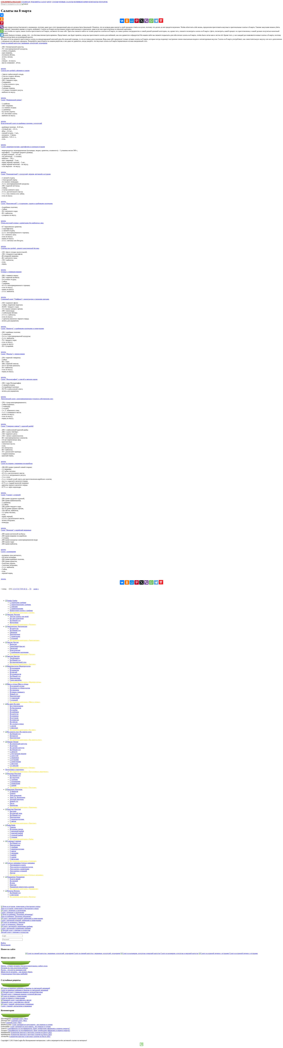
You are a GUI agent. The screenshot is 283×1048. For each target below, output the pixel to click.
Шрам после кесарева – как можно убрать (16, 972)
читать (3, 68)
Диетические (22, 626)
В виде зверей (15, 879)
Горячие (13, 827)
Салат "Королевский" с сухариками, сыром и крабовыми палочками (27, 203)
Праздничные (15, 634)
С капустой (14, 756)
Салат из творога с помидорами (13, 998)
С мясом (13, 821)
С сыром (13, 857)
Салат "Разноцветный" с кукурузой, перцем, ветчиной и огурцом (26, 174)
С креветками (15, 636)
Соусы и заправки (28, 863)
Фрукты (16, 891)
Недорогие (14, 736)
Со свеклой (14, 766)
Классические (15, 650)
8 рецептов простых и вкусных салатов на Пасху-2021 (31, 1032)
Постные (17, 773)
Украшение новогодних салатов (22, 887)
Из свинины (14, 690)
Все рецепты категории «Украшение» (24, 889)
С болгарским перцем (18, 754)
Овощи (15, 742)
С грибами (14, 779)
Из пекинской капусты (18, 744)
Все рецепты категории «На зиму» (23, 730)
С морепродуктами (17, 819)
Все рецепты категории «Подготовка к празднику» (29, 771)
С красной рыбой (16, 833)
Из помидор (14, 720)
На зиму (16, 704)
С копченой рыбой (17, 831)
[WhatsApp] (151, 21)
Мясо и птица (22, 684)
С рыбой (13, 785)
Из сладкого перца (17, 724)
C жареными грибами (18, 603)
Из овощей (14, 881)
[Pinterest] (136, 21)
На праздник (14, 777)
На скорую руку (25, 732)
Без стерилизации (16, 706)
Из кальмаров (15, 668)
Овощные (13, 632)
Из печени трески (16, 829)
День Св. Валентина (17, 797)
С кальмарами (15, 781)
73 (30, 589)
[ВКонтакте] (122, 21)
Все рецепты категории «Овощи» (22, 767)
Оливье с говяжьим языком (11, 272)
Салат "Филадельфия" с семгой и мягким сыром (19, 379)
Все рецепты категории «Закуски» (23, 664)
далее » (36, 589)
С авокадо (13, 752)
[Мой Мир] (132, 21)
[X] (141, 21)
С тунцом (13, 837)
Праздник (18, 789)
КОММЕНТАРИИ (81, 2)
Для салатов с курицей (18, 871)
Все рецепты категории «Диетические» (25, 640)
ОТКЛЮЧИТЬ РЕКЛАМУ (11, 2)
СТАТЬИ (55, 2)
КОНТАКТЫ (93, 2)
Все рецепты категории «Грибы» (22, 612)
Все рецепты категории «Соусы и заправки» (26, 875)
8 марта (12, 793)
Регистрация (5, 945)
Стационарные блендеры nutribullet (14, 974)
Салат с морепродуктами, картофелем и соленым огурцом (23, 147)
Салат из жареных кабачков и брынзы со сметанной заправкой (24, 990)
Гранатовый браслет (17, 646)
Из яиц (12, 883)
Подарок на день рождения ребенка (14, 968)
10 (24, 589)
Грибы (14, 601)
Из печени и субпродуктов (20, 688)
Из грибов (13, 710)
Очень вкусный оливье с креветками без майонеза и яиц (22, 223)
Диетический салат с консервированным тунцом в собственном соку (27, 399)
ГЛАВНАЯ (25, 2)
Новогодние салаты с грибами (21, 610)
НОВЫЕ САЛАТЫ (66, 2)
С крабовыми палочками (19, 652)
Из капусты (14, 628)
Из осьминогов (15, 674)
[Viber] (146, 21)
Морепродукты (25, 666)
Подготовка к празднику (14, 769)
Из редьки (13, 746)
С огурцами (14, 760)
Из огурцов (14, 718)
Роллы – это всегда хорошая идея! (13, 970)
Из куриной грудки (17, 686)
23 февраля (14, 791)
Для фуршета (15, 658)
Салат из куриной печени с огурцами (243, 953)
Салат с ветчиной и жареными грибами (16, 928)
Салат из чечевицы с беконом (12, 924)
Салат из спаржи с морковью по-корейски (17, 463)
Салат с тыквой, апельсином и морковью (16, 1006)
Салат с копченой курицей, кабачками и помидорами (21, 920)
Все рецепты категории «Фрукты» (23, 897)
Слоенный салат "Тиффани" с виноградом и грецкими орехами (25, 299)
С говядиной (14, 698)
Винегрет (13, 644)
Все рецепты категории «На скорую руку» (26, 740)
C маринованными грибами (20, 604)
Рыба (13, 825)
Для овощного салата (18, 865)
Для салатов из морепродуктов (21, 867)
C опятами (14, 606)
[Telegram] (156, 21)
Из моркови (14, 716)
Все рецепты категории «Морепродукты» (25, 682)
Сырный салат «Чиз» (20, 1019)
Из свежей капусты (17, 748)
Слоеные (17, 841)
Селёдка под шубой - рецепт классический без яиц (20, 248)
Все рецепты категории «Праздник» (23, 807)
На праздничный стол (18, 662)
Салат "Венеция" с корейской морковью (16, 530)
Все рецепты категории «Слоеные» (23, 861)
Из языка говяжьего (17, 692)
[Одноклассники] (127, 21)
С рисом (13, 726)
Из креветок (14, 670)
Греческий (14, 648)
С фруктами (14, 859)
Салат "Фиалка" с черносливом (13, 354)
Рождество (14, 805)
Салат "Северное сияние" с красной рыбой (17, 426)
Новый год (14, 694)
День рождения (15, 795)
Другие (16, 642)
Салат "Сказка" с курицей (11, 495)
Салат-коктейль (15, 680)
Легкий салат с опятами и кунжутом (14, 932)
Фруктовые (14, 622)
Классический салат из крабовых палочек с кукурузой (21, 123)
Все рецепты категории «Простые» (23, 823)
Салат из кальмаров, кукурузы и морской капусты (179, 953)
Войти (3, 943)
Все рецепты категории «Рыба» (22, 839)
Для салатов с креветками (19, 869)
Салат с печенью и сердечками (12, 912)
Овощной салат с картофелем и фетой (15, 1002)
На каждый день (16, 813)
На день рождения (17, 618)
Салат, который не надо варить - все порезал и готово (32, 1024)
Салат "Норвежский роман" (11, 100)
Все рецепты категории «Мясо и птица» (25, 702)
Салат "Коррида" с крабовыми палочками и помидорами (22, 328)
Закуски (16, 656)
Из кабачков (14, 712)
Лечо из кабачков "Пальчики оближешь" (16, 916)
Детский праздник (17, 799)
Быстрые (13, 811)
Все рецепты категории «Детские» (23, 624)
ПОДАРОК (103, 2)
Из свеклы (14, 722)
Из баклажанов (15, 708)
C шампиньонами (16, 608)
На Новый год (15, 620)
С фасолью (14, 728)
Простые (17, 809)
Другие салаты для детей (19, 616)
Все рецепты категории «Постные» (23, 787)
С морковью (14, 758)
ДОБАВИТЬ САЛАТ (38, 2)
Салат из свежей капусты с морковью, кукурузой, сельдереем (24, 43)
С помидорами (15, 762)
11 (26, 589)
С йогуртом (14, 895)
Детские (16, 614)
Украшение (20, 877)
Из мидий (13, 672)
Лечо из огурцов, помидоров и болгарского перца (20, 908)
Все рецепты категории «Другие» (22, 654)
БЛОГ (49, 2)
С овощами (14, 853)
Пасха (12, 803)
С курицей (14, 638)
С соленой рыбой (16, 835)
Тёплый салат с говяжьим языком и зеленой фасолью (21, 994)
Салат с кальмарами (8, 551)
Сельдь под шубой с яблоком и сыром (15, 70)
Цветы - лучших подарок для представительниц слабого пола (24, 966)
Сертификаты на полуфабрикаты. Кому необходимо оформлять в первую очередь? (38, 1028)
